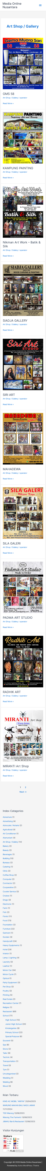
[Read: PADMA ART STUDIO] (23, 587)
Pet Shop (7, 987)
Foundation (8, 925)
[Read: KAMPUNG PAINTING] (23, 137)
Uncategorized (9, 1074)
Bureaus (6, 862)
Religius (6, 1007)
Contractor (7, 883)
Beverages (7, 854)
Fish (5, 912)
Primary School (11, 1032)
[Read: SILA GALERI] (23, 513)
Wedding (6, 1078)
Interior (6, 953)
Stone (5, 1049)
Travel (5, 1065)
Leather (6, 966)
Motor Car (7, 970)
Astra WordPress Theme (28, 1165)
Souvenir (6, 1040)
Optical (6, 978)
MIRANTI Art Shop (16, 766)
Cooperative (8, 887)
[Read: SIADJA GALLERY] (23, 290)
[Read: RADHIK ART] (23, 661)
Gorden (6, 937)
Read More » (8, 103)
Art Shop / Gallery (10, 98)
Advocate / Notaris (11, 825)
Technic (6, 1057)
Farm (5, 908)
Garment (6, 933)
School (6, 1016)
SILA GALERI (12, 543)
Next (23, 792)
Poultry (6, 991)
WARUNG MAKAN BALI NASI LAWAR (19, 1105)
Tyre (5, 1069)
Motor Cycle (8, 974)
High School (10, 1020)
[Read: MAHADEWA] (23, 439)
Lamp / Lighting (9, 958)
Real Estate (7, 999)
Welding (6, 1082)
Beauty (6, 850)
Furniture (6, 929)
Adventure (7, 817)
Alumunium (7, 838)
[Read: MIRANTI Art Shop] (23, 736)
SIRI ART (9, 395)
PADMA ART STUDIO (17, 617)
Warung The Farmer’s (12, 1117)
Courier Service (9, 891)
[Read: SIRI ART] (23, 364)
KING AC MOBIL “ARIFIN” (14, 1101)
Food (5, 920)
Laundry (6, 962)
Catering (6, 867)
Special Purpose (12, 1036)
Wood (5, 1086)
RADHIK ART (12, 692)
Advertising (8, 821)
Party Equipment (10, 982)
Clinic (5, 871)
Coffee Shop (8, 875)
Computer (7, 879)
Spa (4, 1045)
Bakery (6, 846)
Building (6, 858)
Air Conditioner (9, 833)
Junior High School (13, 1024)
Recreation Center (10, 1003)
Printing (6, 995)
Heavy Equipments (11, 945)
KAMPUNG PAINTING (18, 168)
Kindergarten (11, 1028)
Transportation (9, 1061)
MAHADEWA (12, 469)
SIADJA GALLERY (15, 320)
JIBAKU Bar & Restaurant (13, 1121)
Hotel (5, 949)
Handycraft (8, 941)
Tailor (5, 1053)
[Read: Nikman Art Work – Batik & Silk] (23, 212)
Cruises (6, 896)
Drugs (5, 900)
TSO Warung (8, 1113)
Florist (5, 916)
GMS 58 (8, 94)
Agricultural (7, 829)
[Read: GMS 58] (23, 63)
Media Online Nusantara (12, 5)
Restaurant (7, 1011)
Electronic (7, 904)
